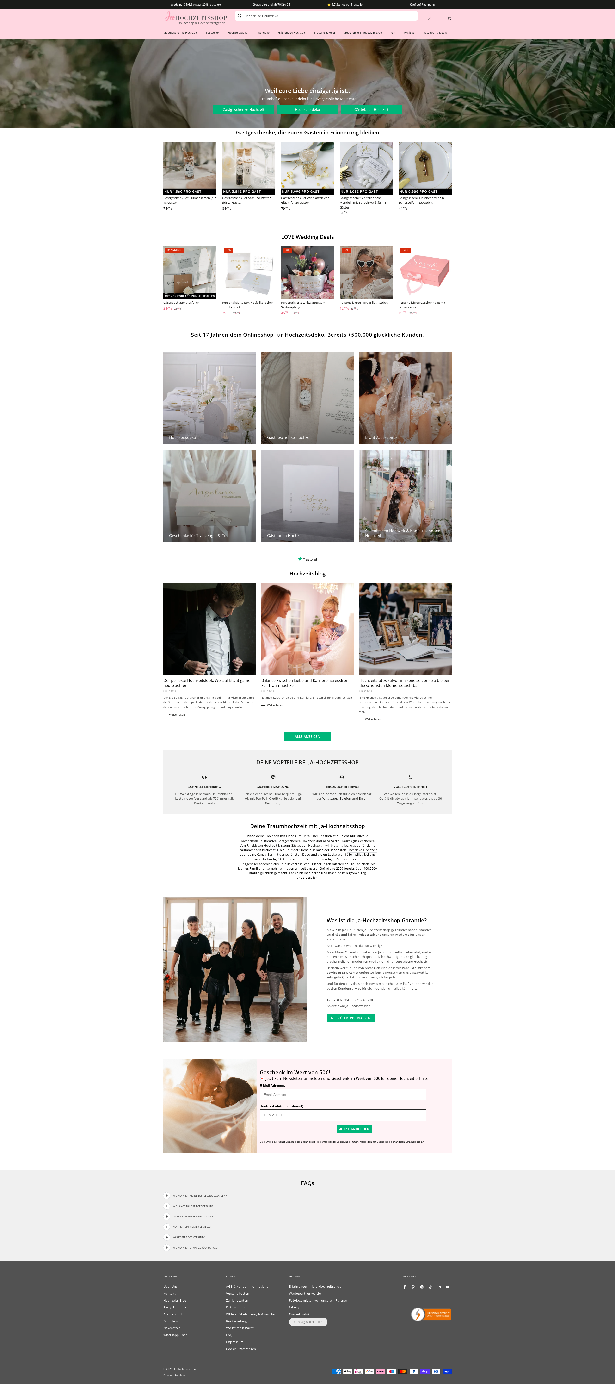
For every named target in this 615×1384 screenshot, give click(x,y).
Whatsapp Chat (175, 1335)
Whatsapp (330, 798)
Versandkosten (237, 1293)
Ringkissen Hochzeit (262, 845)
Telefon (345, 798)
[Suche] (239, 16)
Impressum (234, 1342)
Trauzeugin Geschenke (357, 841)
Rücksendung (236, 1321)
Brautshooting (174, 1314)
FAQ (229, 1335)
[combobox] (318, 16)
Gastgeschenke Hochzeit (243, 109)
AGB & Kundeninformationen (248, 1286)
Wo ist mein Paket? (240, 1328)
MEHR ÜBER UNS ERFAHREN (350, 1018)
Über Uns (170, 1286)
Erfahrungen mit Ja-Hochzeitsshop (315, 1286)
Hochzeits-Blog (174, 1300)
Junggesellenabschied (256, 864)
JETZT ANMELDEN (354, 1129)
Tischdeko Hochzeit (362, 850)
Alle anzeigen (307, 736)
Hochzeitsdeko (307, 109)
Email (363, 798)
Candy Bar (265, 854)
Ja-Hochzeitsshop (185, 1369)
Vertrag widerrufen (308, 1322)
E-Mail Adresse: (272, 1085)
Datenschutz (235, 1307)
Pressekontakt (300, 1314)
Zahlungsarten (237, 1300)
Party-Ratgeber (175, 1307)
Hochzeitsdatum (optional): (282, 1106)
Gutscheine (172, 1321)
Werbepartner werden (306, 1293)
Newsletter (171, 1328)
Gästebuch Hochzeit (371, 109)
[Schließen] (412, 15)
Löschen (402, 16)
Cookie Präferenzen (241, 1349)
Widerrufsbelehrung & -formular (250, 1314)
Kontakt (169, 1293)
